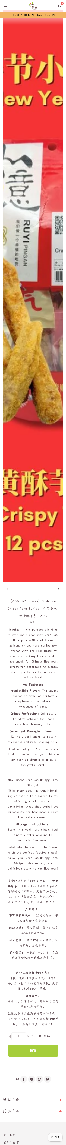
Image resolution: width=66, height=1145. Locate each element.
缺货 (33, 1050)
